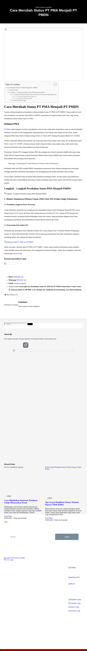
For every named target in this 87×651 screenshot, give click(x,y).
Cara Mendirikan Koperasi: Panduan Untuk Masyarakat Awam (20, 501)
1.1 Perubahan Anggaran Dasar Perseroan (26, 96)
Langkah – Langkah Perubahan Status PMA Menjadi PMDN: (27, 92)
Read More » (8, 516)
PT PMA (7, 129)
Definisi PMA (14, 90)
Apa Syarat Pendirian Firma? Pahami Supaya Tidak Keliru (62, 503)
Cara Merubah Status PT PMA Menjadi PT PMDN (22, 88)
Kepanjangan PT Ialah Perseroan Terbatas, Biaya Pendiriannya (37, 163)
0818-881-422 (19, 277)
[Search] (30, 324)
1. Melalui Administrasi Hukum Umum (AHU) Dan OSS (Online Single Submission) (34, 94)
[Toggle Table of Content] (54, 84)
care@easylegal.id (20, 283)
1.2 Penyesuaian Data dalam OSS (24, 98)
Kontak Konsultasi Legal (19, 100)
